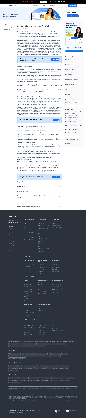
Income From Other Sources (58, 282)
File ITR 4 (25, 229)
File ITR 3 (25, 227)
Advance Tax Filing (56, 225)
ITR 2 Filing (67, 59)
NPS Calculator (55, 273)
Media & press (11, 239)
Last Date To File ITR (28, 286)
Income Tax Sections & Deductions (72, 82)
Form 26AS (67, 94)
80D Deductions (27, 310)
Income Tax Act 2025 (69, 99)
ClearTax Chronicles (12, 248)
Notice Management (56, 222)
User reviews (11, 241)
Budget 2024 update (7, 24)
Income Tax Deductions (28, 308)
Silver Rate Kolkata (42, 332)
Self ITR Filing (26, 222)
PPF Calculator (55, 265)
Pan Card (40, 306)
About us (10, 234)
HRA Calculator (27, 266)
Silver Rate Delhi (41, 328)
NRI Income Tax (55, 292)
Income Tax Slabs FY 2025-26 (71, 66)
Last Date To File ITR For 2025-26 (72, 79)
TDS (66, 89)
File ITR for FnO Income (28, 235)
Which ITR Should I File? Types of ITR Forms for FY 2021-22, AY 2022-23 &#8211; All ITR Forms (74, 125)
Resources (43, 5)
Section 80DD (27, 315)
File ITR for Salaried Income (29, 230)
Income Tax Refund (69, 84)
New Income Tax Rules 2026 (71, 97)
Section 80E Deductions (29, 312)
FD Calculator (41, 269)
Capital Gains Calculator (29, 267)
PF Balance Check (69, 92)
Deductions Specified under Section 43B (7, 28)
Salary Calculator (27, 269)
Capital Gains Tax (41, 282)
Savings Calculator (42, 273)
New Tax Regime (69, 74)
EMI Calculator (41, 265)
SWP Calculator (55, 271)
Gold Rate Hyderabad (28, 330)
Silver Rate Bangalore (42, 325)
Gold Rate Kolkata (27, 332)
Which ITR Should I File (70, 76)
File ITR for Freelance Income (30, 237)
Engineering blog (11, 243)
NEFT (39, 314)
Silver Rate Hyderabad (42, 330)
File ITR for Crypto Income (29, 239)
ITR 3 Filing (26, 296)
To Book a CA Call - (57, 1)
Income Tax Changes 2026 (71, 102)
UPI (38, 312)
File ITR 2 (25, 225)
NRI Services (54, 230)
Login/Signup (72, 5)
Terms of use (20, 412)
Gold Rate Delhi (27, 328)
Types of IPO (54, 328)
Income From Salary (56, 284)
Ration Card (40, 310)
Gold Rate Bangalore (28, 325)
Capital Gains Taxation (57, 227)
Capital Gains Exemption (43, 287)
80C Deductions (27, 306)
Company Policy (11, 412)
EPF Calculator (55, 269)
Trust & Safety (11, 250)
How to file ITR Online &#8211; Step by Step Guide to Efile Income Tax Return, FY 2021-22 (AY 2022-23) (73, 131)
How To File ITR (68, 71)
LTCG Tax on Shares (42, 293)
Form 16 (25, 300)
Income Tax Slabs (27, 282)
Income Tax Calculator (70, 64)
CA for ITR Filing (41, 223)
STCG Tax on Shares (42, 291)
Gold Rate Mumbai (28, 334)
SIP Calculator (41, 264)
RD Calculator (41, 271)
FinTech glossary (11, 246)
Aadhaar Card (41, 308)
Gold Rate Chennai (28, 327)
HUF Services (55, 223)
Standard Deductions (28, 314)
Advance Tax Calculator (29, 264)
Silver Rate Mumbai (42, 334)
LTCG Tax (40, 284)
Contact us (10, 236)
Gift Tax (53, 294)
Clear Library (11, 245)
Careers (10, 238)
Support (10, 228)
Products (35, 5)
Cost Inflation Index (42, 289)
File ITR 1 (25, 223)
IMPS (39, 315)
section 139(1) (56, 49)
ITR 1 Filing (26, 293)
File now (43, 1)
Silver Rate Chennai (42, 327)
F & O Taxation (55, 229)
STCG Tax (40, 286)
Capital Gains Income (70, 87)
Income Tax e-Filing (69, 61)
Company (51, 5)
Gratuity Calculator (56, 267)
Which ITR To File (27, 287)
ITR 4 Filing (26, 298)
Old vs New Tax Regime (70, 69)
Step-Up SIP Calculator (43, 267)
